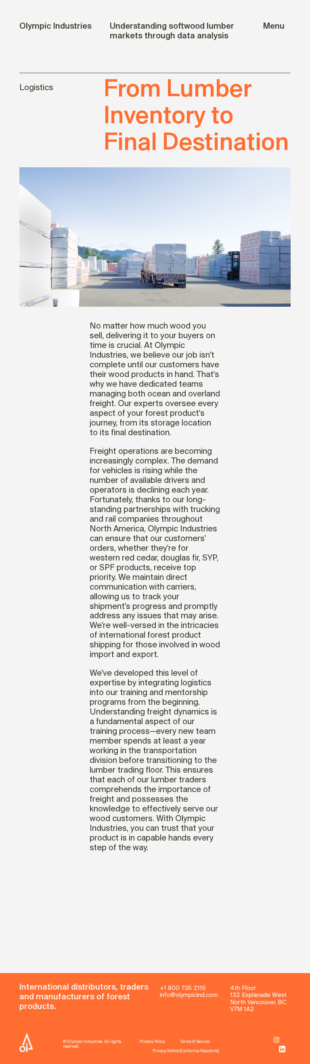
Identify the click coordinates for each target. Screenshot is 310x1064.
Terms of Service (194, 1042)
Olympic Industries (55, 26)
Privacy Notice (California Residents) (186, 1051)
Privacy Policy (152, 1042)
